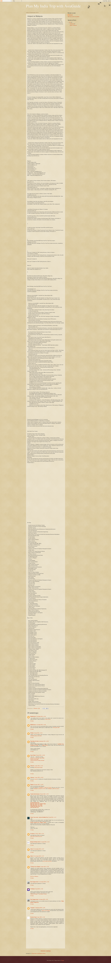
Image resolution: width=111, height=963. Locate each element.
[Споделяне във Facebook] (46, 708)
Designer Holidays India (35, 841)
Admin (31, 856)
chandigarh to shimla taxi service (45, 787)
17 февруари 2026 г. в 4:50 (40, 907)
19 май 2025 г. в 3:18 (39, 888)
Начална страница (46, 951)
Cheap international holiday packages (37, 760)
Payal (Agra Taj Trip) (34, 741)
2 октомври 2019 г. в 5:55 (41, 716)
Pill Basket (32, 888)
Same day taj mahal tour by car (36, 836)
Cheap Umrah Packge (38, 767)
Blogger (62, 960)
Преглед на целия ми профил (73, 16)
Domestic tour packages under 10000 (37, 758)
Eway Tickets (33, 755)
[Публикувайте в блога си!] (44, 708)
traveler (35, 779)
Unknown (32, 765)
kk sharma (32, 833)
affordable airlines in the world (35, 735)
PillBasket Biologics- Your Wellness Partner (38, 894)
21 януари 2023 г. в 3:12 (44, 841)
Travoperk (32, 907)
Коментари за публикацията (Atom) (38, 953)
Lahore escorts (48, 719)
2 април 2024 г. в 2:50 (44, 866)
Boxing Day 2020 (56, 727)
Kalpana (32, 784)
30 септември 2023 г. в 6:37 (38, 856)
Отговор (32, 720)
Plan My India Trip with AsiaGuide (53, 5)
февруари (72, 23)
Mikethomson (33, 716)
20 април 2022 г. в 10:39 (38, 784)
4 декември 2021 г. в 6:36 (43, 741)
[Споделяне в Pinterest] (47, 708)
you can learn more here (47, 861)
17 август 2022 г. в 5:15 (39, 833)
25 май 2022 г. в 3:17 (52, 817)
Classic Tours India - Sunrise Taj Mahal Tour (39, 817)
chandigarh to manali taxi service (39, 788)
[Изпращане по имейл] (43, 708)
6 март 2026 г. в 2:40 (41, 917)
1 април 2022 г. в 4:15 (38, 765)
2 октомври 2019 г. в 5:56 (41, 724)
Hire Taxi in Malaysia (34, 876)
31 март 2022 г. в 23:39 (40, 755)
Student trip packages (34, 759)
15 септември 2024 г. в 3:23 (43, 881)
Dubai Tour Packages (46, 910)
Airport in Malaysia (73, 25)
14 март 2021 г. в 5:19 (38, 732)
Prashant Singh (33, 917)
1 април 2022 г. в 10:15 (38, 777)
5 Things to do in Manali (35, 866)
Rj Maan (32, 732)
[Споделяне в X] (45, 708)
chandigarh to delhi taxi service (53, 788)
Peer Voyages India (34, 881)
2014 (70, 22)
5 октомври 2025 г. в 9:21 (43, 899)
